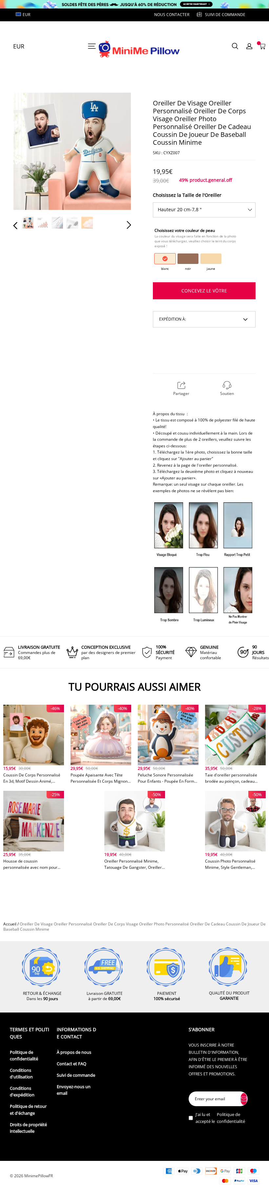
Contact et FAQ (71, 1064)
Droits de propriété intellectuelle (28, 1128)
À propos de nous (74, 1052)
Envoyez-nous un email (74, 1090)
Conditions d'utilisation (21, 1074)
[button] (28, 152)
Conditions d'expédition (22, 1092)
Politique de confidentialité (24, 1056)
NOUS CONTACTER (171, 14)
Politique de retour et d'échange (28, 1110)
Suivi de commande (76, 1075)
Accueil (9, 924)
